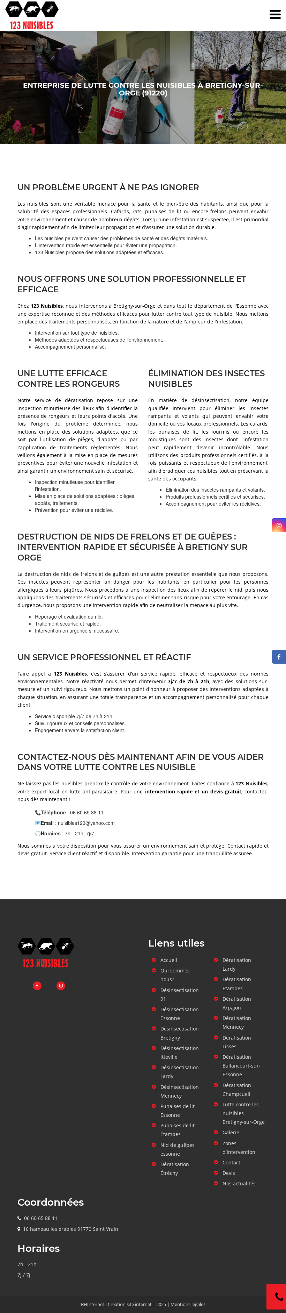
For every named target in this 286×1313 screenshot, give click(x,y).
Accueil (168, 960)
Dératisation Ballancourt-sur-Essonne (242, 1066)
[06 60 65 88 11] (276, 1297)
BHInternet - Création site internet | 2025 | (126, 1304)
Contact (231, 1162)
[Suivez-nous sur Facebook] (279, 657)
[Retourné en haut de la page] (267, 918)
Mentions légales (188, 1304)
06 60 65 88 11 (41, 1218)
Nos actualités (239, 1183)
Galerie (231, 1132)
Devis (229, 1173)
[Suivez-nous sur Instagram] (279, 525)
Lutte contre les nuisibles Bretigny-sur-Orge (244, 1113)
